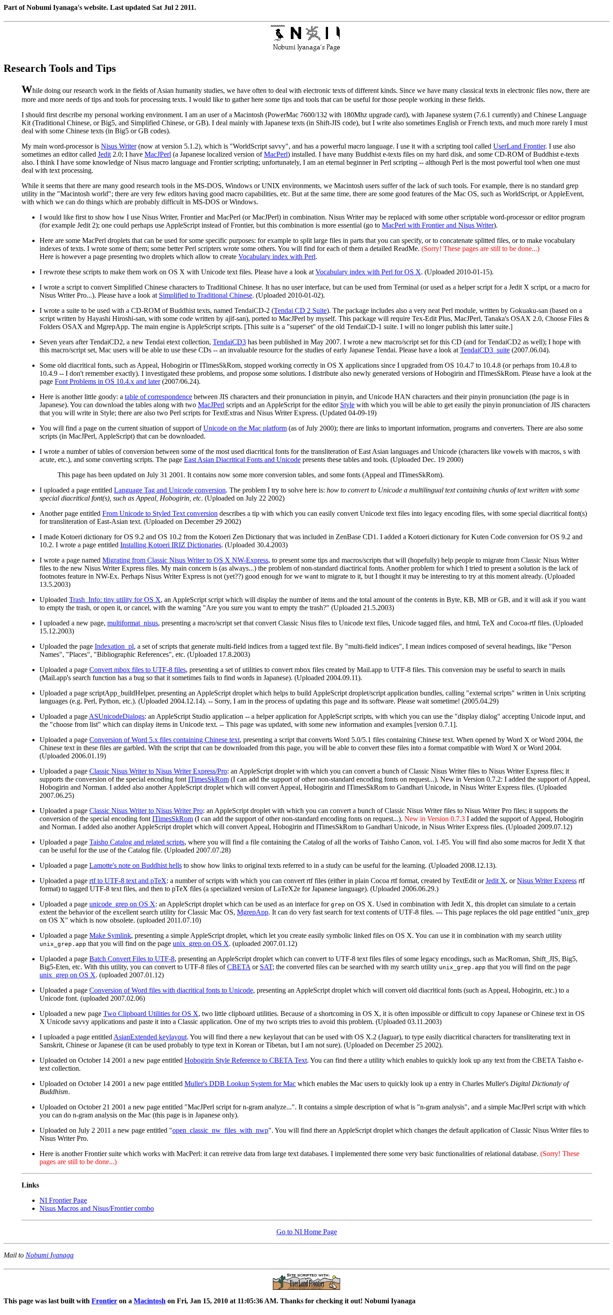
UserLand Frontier (519, 146)
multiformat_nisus (132, 623)
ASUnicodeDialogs (116, 716)
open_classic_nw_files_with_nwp (220, 1130)
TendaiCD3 (229, 342)
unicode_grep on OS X (122, 904)
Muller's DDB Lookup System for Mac (240, 1083)
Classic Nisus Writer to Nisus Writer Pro (146, 810)
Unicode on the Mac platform (245, 428)
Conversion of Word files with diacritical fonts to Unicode (171, 990)
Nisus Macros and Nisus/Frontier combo (96, 1208)
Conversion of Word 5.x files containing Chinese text (164, 739)
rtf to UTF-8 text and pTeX (127, 880)
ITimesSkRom (208, 779)
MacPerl (276, 154)
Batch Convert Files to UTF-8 (132, 959)
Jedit (104, 154)
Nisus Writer (118, 146)
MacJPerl (157, 154)
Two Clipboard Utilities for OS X (150, 1013)
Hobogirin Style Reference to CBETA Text (245, 1060)
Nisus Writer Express (547, 880)
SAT (266, 967)
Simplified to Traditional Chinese (205, 295)
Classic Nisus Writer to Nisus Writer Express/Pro (158, 771)
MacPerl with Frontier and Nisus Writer (438, 225)
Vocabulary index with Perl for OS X (368, 272)
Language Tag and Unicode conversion (170, 490)
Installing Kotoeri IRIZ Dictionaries (170, 545)
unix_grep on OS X (201, 943)
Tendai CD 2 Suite (300, 310)
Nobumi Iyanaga (50, 1255)
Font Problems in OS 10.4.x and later (107, 381)
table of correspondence (158, 396)
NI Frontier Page (63, 1200)
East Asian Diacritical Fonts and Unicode (242, 459)
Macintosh (150, 1301)
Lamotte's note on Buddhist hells (135, 865)
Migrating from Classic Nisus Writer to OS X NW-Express (185, 560)
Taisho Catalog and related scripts (136, 842)
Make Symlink (110, 935)
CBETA (238, 967)
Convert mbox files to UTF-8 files (137, 669)
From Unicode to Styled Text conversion (160, 513)
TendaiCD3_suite (485, 350)
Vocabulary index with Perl (276, 256)
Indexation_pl (114, 646)
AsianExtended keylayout (150, 1037)
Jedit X (496, 880)
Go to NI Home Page (306, 1232)
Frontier (104, 1301)
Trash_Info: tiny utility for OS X (115, 599)
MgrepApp (252, 912)
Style (347, 405)
